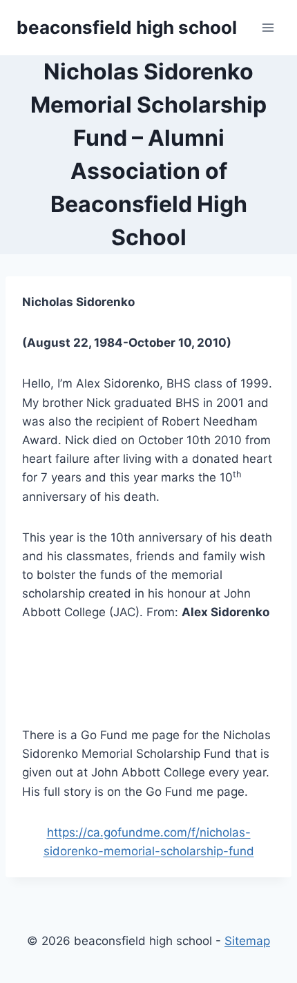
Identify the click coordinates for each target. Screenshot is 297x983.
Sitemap (247, 941)
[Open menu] (267, 27)
